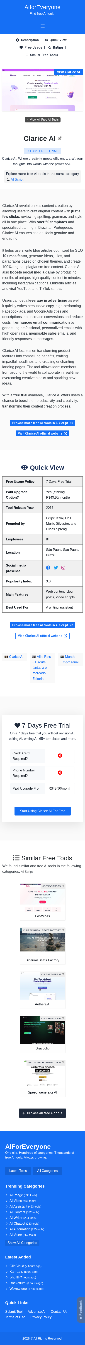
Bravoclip (42, 1048)
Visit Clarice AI (68, 72)
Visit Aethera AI (51, 974)
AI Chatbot (24, 1223)
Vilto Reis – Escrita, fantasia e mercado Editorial (41, 667)
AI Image (23, 1195)
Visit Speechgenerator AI (44, 1062)
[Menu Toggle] (42, 26)
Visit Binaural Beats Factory (42, 930)
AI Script (17, 179)
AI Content (24, 1212)
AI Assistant (25, 1206)
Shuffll (23, 1277)
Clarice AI (40, 138)
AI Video (23, 1201)
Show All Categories (22, 1243)
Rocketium (26, 1283)
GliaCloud (25, 1266)
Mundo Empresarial (69, 659)
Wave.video (27, 1288)
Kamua (24, 1271)
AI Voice (23, 1235)
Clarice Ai (15, 657)
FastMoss (42, 916)
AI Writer (23, 1218)
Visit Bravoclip (51, 1018)
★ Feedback (81, 1310)
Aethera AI (42, 1004)
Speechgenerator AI (42, 1092)
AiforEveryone (42, 7)
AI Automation (27, 1229)
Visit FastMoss (51, 886)
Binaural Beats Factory (42, 960)
